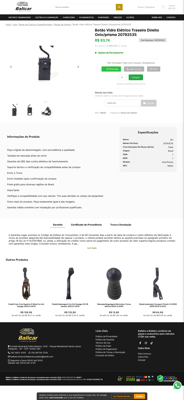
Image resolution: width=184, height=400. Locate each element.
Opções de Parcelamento (110, 52)
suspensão (103, 17)
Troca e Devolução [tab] (120, 224)
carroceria (69, 17)
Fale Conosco (144, 353)
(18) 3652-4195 (18, 352)
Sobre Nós (143, 357)
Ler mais (92, 247)
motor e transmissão (20, 17)
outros (130, 17)
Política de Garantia (105, 339)
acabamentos (86, 17)
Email (154, 69)
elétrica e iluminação (46, 17)
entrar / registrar (146, 7)
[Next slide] (78, 67)
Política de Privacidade (106, 336)
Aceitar (139, 396)
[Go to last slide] (11, 67)
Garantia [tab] (57, 224)
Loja (15, 24)
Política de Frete (103, 346)
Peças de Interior (62, 24)
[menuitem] (14, 111)
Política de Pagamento (106, 349)
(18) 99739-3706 (39, 352)
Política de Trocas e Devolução (110, 352)
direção (118, 17)
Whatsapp (113, 69)
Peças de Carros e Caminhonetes (35, 24)
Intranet (141, 360)
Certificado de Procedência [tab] (86, 224)
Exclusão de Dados (105, 355)
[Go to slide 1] (42, 102)
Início (8, 24)
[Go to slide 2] (44, 101)
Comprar (136, 77)
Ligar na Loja (135, 69)
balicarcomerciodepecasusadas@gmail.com (31, 356)
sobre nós (157, 17)
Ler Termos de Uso (121, 396)
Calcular (150, 103)
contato (170, 17)
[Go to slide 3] (46, 101)
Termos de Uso (103, 343)
